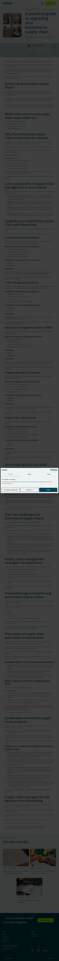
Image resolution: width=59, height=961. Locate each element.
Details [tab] (29, 474)
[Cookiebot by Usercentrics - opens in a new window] (51, 470)
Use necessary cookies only (11, 489)
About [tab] (48, 474)
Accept (48, 489)
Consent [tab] (10, 474)
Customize (28, 489)
